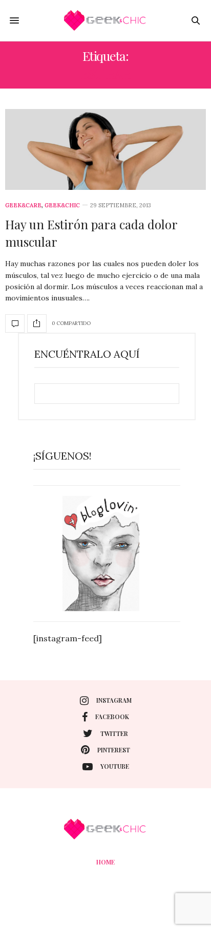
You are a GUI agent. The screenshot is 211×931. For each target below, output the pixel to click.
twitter (114, 733)
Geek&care (23, 205)
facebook (112, 716)
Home (105, 862)
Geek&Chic (62, 205)
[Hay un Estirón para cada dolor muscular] (105, 149)
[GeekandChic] (105, 20)
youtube (114, 766)
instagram (114, 700)
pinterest (113, 750)
